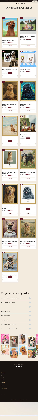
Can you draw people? (5, 311)
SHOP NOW (10, 45)
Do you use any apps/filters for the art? (9, 328)
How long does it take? (5, 320)
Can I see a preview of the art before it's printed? (11, 298)
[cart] (36, 3)
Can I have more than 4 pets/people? (8, 324)
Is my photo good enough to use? (7, 306)
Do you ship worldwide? (6, 315)
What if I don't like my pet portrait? (8, 302)
